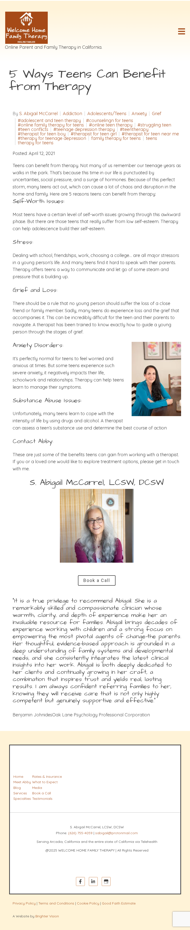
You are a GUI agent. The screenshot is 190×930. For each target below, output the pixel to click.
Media (37, 787)
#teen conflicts (33, 129)
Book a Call (96, 580)
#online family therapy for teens (51, 125)
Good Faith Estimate (119, 903)
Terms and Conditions (56, 903)
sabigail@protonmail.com (116, 833)
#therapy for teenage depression (52, 138)
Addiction (72, 113)
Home (18, 776)
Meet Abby (22, 782)
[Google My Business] (106, 881)
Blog (17, 787)
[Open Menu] (181, 31)
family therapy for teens (116, 138)
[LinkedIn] (93, 881)
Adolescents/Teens (106, 113)
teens (151, 138)
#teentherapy (134, 129)
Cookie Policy (88, 903)
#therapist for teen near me (150, 134)
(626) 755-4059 (80, 833)
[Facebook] (80, 881)
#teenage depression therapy (84, 129)
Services (20, 793)
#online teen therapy (110, 125)
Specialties (22, 798)
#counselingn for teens (109, 120)
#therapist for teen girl (94, 134)
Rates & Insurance (47, 776)
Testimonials (42, 798)
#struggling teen (154, 125)
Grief (156, 113)
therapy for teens (35, 143)
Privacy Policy (24, 903)
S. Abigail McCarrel (38, 113)
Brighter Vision (47, 916)
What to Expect (45, 782)
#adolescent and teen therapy (49, 120)
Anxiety (139, 113)
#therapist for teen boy (42, 134)
